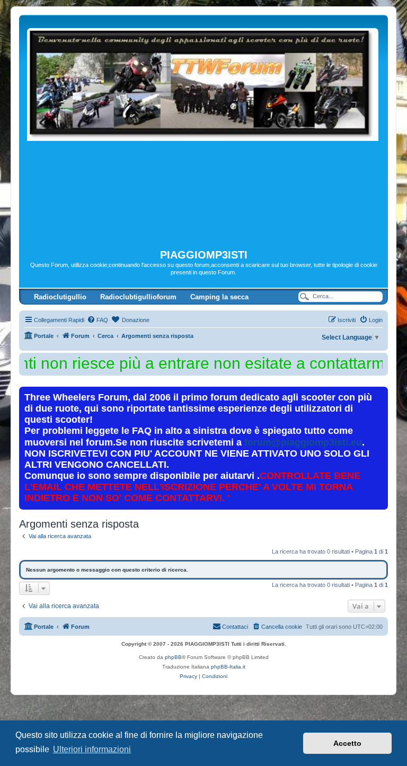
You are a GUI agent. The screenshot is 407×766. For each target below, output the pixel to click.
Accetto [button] (347, 743)
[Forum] (203, 132)
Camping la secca (219, 297)
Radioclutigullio (60, 297)
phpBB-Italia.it (228, 667)
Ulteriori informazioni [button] (92, 749)
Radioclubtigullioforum (138, 297)
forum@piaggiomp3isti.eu (303, 442)
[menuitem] (97, 320)
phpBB (173, 657)
